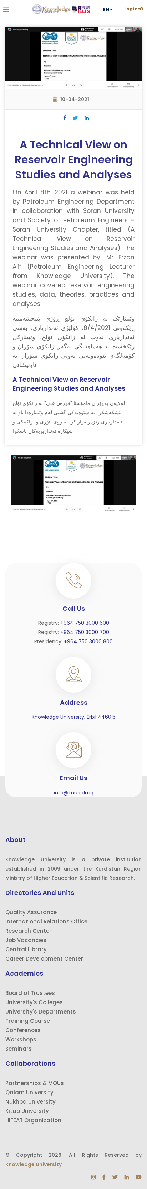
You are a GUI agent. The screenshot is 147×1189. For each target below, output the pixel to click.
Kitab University (27, 1111)
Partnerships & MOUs (34, 1083)
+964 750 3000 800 (88, 641)
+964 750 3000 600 (84, 622)
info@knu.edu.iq (73, 792)
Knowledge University (33, 1164)
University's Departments (40, 1011)
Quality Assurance (31, 912)
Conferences (23, 1030)
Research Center (28, 931)
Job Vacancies (25, 940)
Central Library (26, 949)
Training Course (27, 1021)
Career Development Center (44, 958)
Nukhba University (30, 1101)
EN (106, 9)
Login (131, 9)
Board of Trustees (30, 993)
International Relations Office (46, 921)
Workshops (20, 1039)
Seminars (18, 1048)
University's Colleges (34, 1002)
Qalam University (29, 1092)
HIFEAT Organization (33, 1120)
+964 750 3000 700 (84, 632)
